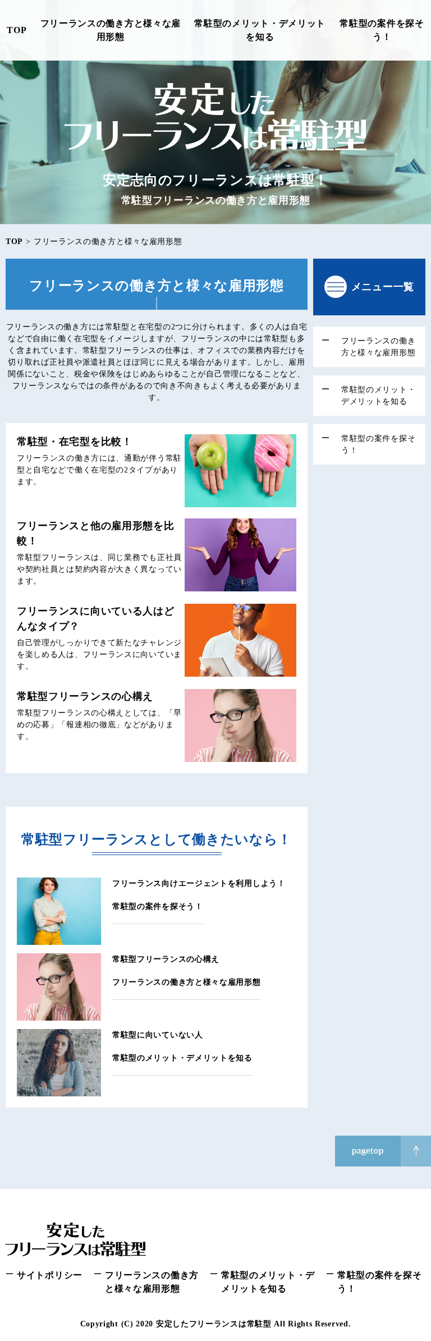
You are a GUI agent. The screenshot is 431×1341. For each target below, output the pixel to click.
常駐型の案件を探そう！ (382, 30)
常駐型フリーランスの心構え (85, 696)
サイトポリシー (49, 1275)
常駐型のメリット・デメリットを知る (259, 30)
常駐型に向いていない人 (157, 1035)
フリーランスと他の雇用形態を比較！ (96, 533)
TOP (16, 30)
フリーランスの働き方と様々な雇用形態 (110, 30)
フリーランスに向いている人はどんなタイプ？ (96, 618)
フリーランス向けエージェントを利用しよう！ (199, 883)
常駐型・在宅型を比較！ (74, 441)
